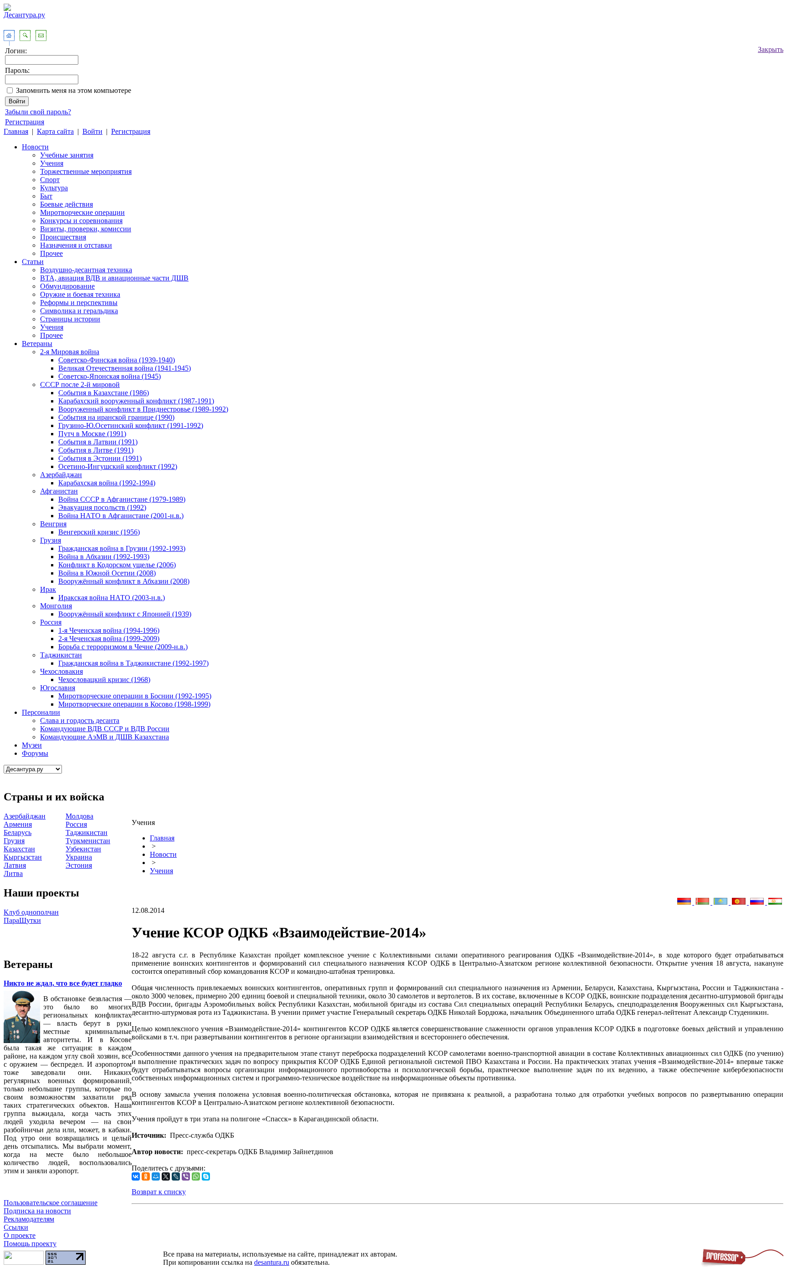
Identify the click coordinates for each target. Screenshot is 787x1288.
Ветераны (37, 343)
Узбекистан (83, 849)
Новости (35, 147)
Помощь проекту (30, 1243)
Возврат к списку (159, 1192)
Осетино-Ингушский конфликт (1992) (117, 466)
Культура (54, 188)
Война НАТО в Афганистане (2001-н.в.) (121, 515)
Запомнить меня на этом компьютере (73, 90)
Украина (79, 857)
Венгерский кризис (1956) (99, 532)
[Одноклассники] (146, 1176)
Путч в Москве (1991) (92, 434)
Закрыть (770, 49)
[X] (166, 1176)
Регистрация (24, 122)
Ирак (48, 589)
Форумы (35, 753)
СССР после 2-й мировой (80, 384)
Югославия (57, 688)
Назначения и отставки (76, 245)
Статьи (33, 261)
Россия (50, 622)
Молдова (79, 816)
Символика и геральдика (79, 311)
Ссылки (16, 1227)
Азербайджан (61, 475)
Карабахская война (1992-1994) (106, 483)
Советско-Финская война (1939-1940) (116, 360)
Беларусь (17, 832)
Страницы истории (70, 319)
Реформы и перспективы (79, 302)
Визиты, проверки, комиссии (85, 229)
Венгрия (53, 524)
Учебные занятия (66, 155)
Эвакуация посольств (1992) (102, 507)
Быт (46, 196)
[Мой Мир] (156, 1176)
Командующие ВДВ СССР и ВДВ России (104, 729)
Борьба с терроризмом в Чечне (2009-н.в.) (123, 647)
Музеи (32, 745)
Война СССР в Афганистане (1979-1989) (121, 499)
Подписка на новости (37, 1211)
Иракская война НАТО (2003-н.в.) (111, 597)
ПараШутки (22, 920)
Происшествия (63, 237)
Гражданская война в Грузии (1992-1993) (121, 548)
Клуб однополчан (31, 912)
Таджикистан (61, 655)
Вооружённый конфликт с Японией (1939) (124, 614)
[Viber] (186, 1176)
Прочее (51, 253)
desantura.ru (271, 1262)
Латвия (15, 865)
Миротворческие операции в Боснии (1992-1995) (134, 696)
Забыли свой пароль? (38, 112)
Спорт (50, 179)
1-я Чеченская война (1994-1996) (108, 630)
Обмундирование (67, 286)
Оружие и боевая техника (80, 294)
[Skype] (206, 1176)
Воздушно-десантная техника (86, 270)
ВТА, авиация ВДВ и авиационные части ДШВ (114, 278)
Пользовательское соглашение (50, 1203)
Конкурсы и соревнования (81, 220)
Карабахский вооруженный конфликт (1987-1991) (136, 401)
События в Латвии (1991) (98, 442)
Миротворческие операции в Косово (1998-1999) (134, 704)
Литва (13, 873)
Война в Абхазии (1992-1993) (103, 556)
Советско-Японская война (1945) (109, 376)
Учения (51, 163)
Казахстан (19, 849)
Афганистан (59, 491)
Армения (18, 824)
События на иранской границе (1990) (116, 417)
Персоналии (41, 712)
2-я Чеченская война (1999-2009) (108, 638)
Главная (16, 131)
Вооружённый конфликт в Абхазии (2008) (123, 581)
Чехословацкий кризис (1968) (104, 679)
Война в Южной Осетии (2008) (107, 573)
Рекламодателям (29, 1219)
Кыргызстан (23, 857)
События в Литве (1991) (95, 450)
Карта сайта (55, 131)
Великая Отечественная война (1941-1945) (124, 368)
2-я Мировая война (69, 352)
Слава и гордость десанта (79, 720)
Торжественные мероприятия (86, 171)
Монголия (56, 606)
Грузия (50, 540)
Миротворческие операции (82, 212)
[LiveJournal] (176, 1176)
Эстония (79, 865)
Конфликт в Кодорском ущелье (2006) (117, 565)
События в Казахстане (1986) (103, 393)
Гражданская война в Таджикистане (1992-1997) (133, 663)
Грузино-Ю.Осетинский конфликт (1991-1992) (130, 425)
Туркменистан (88, 841)
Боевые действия (66, 204)
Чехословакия (61, 671)
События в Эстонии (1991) (100, 458)
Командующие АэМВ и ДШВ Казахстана (104, 737)
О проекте (20, 1235)
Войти (92, 131)
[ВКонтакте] (136, 1176)
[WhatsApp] (196, 1176)
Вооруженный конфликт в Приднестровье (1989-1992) (143, 409)
